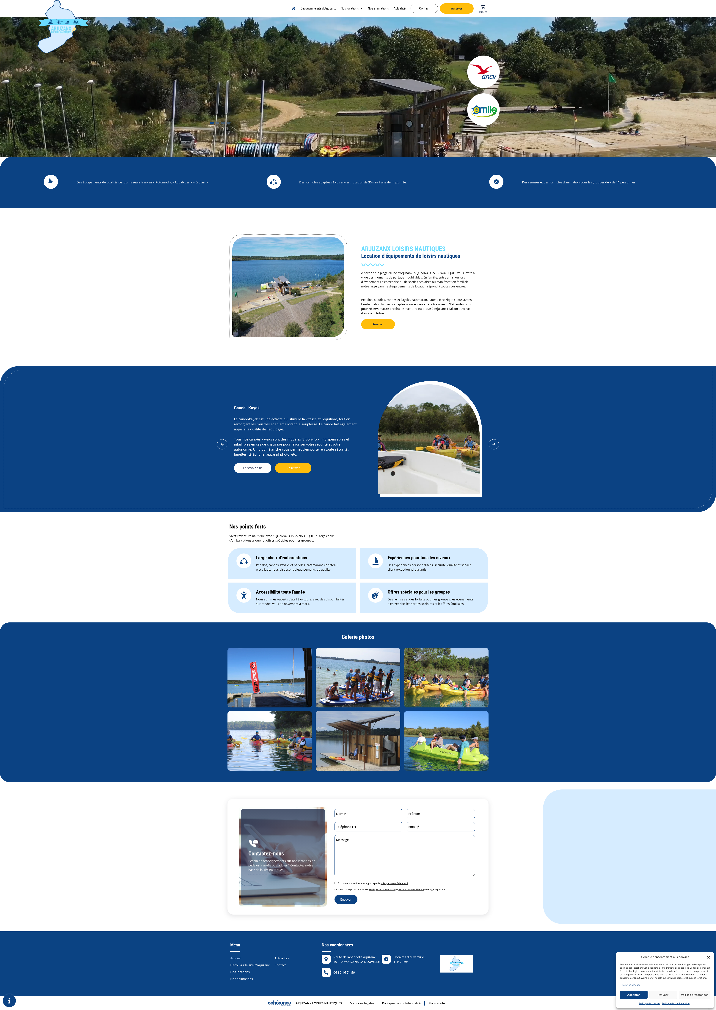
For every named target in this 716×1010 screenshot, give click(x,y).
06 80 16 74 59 (344, 972)
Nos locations (350, 8)
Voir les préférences (694, 995)
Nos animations (378, 8)
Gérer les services (631, 985)
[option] (475, 439)
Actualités (400, 8)
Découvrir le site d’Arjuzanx (318, 8)
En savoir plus (370, 460)
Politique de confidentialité (676, 1003)
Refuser (663, 995)
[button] (708, 957)
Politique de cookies (649, 1003)
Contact (424, 8)
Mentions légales (362, 1003)
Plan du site (436, 1003)
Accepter (633, 995)
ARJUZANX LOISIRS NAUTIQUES (319, 1003)
